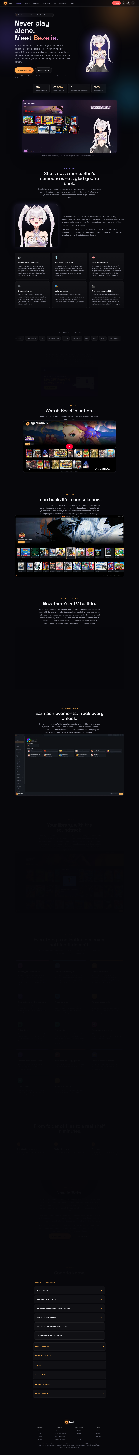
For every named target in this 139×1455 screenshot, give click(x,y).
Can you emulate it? (60, 1433)
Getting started (42, 1346)
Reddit (79, 1433)
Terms (98, 1431)
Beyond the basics (42, 1384)
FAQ (55, 3)
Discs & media (40, 1375)
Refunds (98, 1436)
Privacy (98, 1433)
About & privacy (41, 1393)
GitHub (72, 3)
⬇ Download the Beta (60, 1234)
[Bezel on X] (123, 3)
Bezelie (19, 3)
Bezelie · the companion (45, 1282)
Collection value (60, 1439)
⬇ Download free (24, 70)
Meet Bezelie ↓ (43, 70)
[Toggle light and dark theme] (133, 3)
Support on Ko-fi (81, 1234)
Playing (38, 1365)
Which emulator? (60, 1436)
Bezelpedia (62, 3)
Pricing (40, 1439)
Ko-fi (79, 1439)
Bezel (10, 3)
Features (27, 3)
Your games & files (43, 1356)
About (40, 1433)
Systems (36, 3)
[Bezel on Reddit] (128, 3)
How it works (46, 3)
